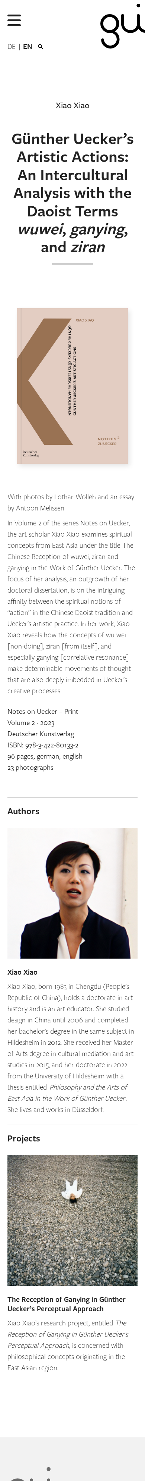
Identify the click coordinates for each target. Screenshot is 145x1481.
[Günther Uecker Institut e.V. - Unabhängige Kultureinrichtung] (117, 30)
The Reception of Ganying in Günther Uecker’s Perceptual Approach (66, 1304)
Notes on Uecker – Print (42, 711)
